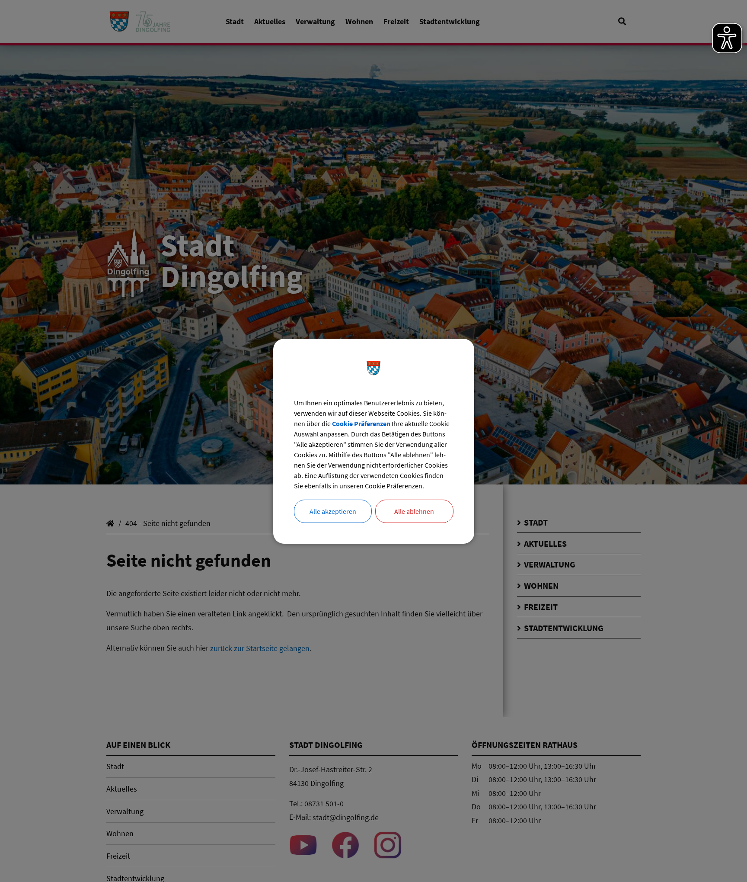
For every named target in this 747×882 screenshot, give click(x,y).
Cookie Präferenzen (361, 423)
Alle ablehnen (414, 511)
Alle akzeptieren (333, 511)
